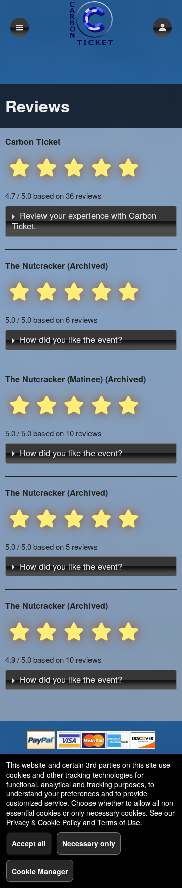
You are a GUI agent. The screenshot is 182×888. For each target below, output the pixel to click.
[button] (162, 27)
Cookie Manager (40, 871)
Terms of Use (118, 822)
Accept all (29, 843)
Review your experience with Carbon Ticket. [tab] (84, 220)
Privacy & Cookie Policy (43, 822)
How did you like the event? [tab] (71, 339)
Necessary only (88, 843)
